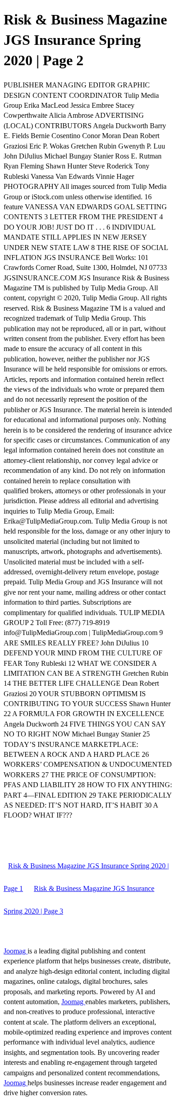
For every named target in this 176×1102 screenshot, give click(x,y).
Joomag (16, 951)
